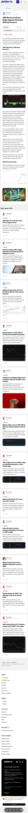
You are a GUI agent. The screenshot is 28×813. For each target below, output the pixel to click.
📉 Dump (4, 704)
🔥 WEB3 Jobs (5, 680)
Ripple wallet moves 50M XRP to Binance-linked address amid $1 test (14, 426)
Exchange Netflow (15, 58)
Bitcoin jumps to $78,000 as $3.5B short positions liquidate (14, 333)
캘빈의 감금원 (9, 557)
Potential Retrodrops (7, 730)
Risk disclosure (5, 749)
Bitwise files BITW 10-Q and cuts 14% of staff (12, 500)
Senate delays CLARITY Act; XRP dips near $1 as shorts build (13, 595)
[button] (14, 101)
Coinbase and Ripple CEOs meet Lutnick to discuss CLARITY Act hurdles (14, 379)
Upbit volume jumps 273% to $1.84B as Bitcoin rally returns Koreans (13, 292)
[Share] (6, 235)
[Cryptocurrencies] (10, 809)
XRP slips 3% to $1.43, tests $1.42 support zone (12, 221)
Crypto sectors (5, 744)
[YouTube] (17, 762)
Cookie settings (5, 754)
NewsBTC (8, 12)
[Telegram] (20, 762)
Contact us (4, 690)
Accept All (14, 804)
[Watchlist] (17, 809)
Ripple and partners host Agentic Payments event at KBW (12, 564)
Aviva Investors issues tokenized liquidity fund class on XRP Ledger (13, 530)
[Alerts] (21, 1)
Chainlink (4, 722)
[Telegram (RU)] (22, 762)
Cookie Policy (7, 788)
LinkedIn (3, 685)
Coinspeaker (9, 213)
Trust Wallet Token (6, 714)
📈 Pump (3, 701)
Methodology (5, 738)
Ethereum (4, 717)
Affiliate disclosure (6, 746)
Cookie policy (5, 751)
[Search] (17, 1)
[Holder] (8, 762)
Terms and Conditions (9, 786)
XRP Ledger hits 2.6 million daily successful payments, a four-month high (14, 464)
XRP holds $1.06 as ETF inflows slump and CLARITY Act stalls (14, 625)
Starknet (3, 712)
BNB (2, 719)
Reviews (3, 683)
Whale (18, 142)
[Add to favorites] (4, 235)
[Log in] (25, 1)
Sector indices (5, 741)
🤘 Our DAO (4, 677)
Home (3, 662)
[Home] (6, 809)
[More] (24, 27)
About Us (4, 688)
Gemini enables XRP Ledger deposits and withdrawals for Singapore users (13, 251)
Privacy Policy (18, 786)
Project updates (6, 693)
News (8, 662)
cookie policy (8, 800)
